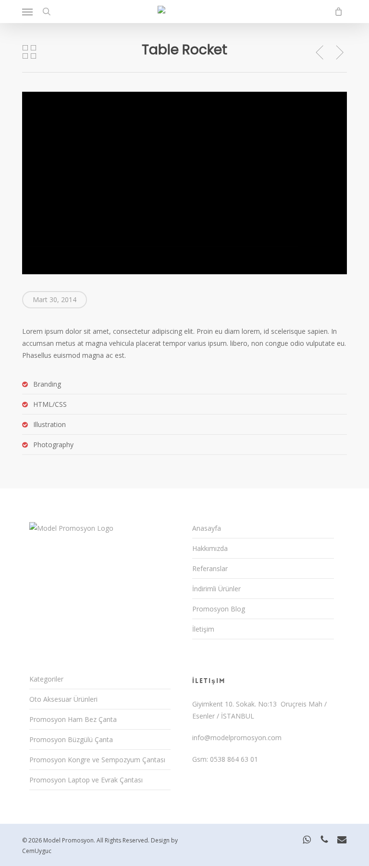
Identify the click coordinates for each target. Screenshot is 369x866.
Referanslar (210, 568)
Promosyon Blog (218, 608)
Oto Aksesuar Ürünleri (63, 699)
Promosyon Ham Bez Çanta (73, 719)
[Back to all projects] (29, 52)
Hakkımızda (210, 548)
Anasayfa (206, 528)
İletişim (203, 629)
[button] (27, 11)
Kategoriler (46, 678)
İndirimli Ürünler (216, 588)
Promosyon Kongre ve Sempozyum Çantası (97, 759)
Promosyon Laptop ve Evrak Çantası (86, 779)
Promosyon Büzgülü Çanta (71, 739)
